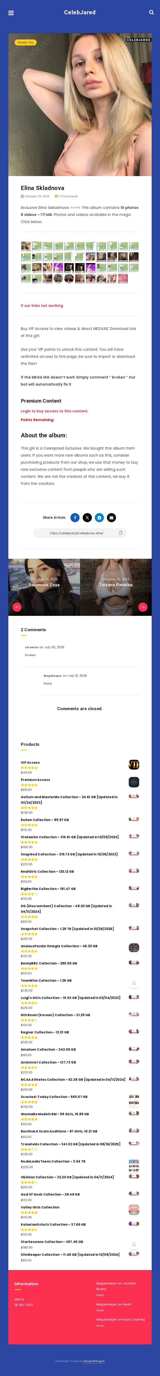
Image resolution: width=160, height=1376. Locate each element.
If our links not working (42, 305)
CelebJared (80, 12)
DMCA (19, 1299)
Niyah (127, 1304)
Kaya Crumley (134, 1319)
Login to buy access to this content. (55, 411)
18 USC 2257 (24, 1305)
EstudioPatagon (94, 1361)
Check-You (26, 42)
